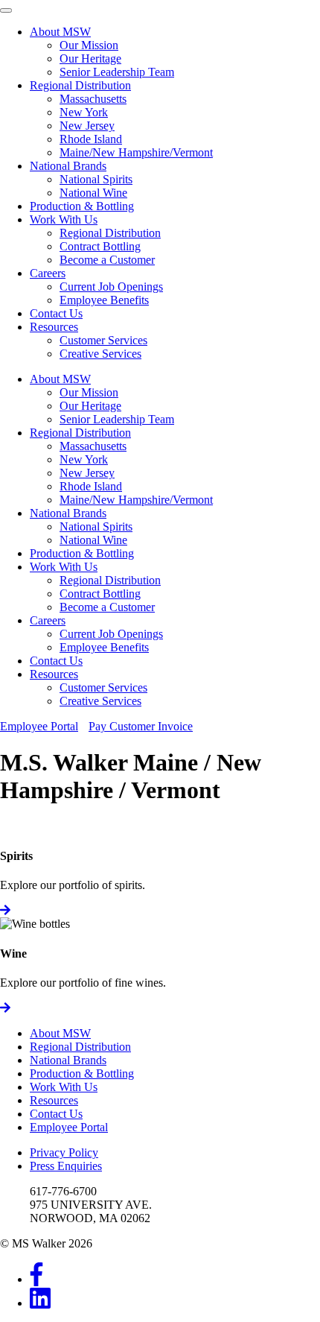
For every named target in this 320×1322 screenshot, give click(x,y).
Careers (47, 273)
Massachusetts (93, 98)
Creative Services (100, 353)
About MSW (60, 31)
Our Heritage (90, 58)
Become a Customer (107, 259)
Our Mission (89, 45)
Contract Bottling (100, 246)
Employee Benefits (104, 300)
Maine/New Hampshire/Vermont (136, 152)
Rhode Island (91, 139)
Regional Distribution (80, 85)
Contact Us (56, 313)
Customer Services (103, 340)
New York (84, 112)
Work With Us (63, 219)
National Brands (68, 165)
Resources (54, 326)
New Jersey (87, 125)
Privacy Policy (64, 1152)
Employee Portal (39, 726)
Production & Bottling (82, 206)
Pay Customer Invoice (141, 726)
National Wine (93, 192)
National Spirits (96, 179)
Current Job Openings (111, 286)
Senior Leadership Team (117, 72)
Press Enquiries (66, 1166)
